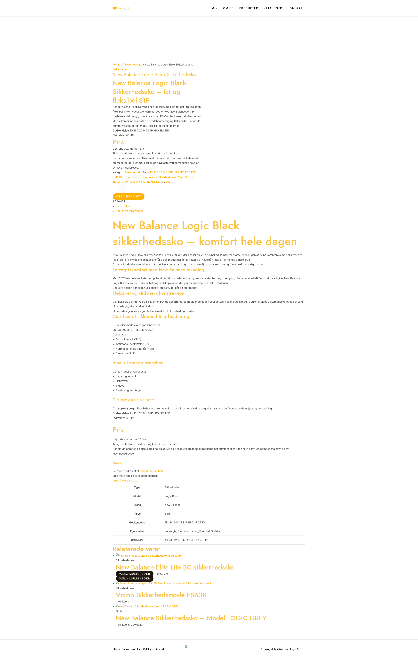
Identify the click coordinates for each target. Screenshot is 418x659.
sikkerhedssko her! (151, 471)
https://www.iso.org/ (125, 480)
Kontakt (295, 8)
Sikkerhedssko (133, 64)
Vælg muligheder (134, 573)
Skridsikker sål (155, 181)
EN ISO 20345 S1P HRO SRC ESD (170, 172)
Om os (228, 8)
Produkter (248, 8)
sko (143, 181)
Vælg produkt (128, 196)
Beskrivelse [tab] (123, 206)
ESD (193, 172)
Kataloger (273, 8)
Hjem (210, 8)
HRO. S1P (118, 177)
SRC (167, 181)
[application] (216, 8)
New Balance (132, 177)
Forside (117, 64)
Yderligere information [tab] (130, 210)
